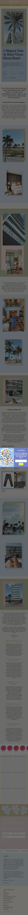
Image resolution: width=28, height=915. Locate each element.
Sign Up (21, 464)
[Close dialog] (26, 449)
